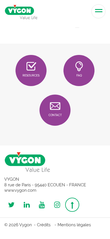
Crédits (43, 224)
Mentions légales (74, 224)
